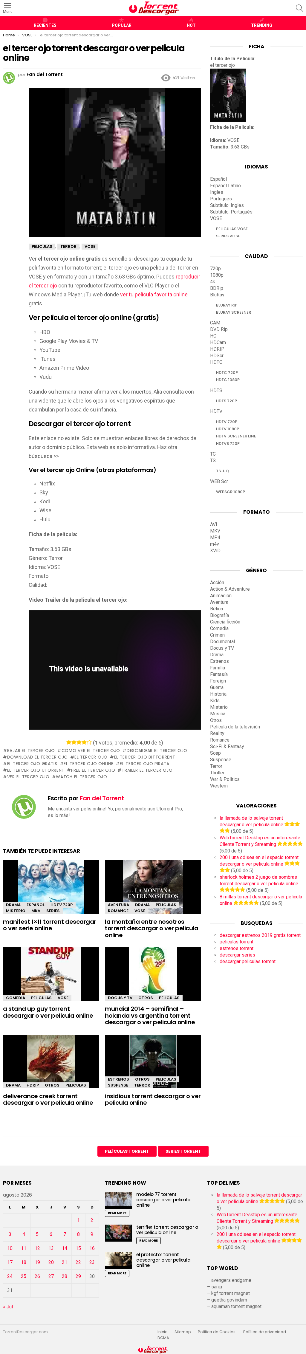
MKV (35, 911)
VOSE (139, 911)
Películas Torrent (127, 1151)
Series (53, 911)
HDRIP (33, 1085)
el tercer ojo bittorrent (144, 757)
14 (64, 1248)
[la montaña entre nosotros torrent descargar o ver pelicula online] (153, 892)
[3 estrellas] (79, 742)
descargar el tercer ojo (157, 750)
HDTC (216, 362)
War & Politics (225, 779)
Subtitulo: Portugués (231, 212)
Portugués (221, 199)
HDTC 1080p (228, 380)
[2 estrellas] (73, 742)
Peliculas (166, 905)
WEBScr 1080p (230, 492)
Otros (145, 998)
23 (92, 1262)
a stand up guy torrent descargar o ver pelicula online (48, 1012)
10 (10, 1248)
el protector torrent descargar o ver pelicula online (163, 1259)
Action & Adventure (230, 589)
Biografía (219, 615)
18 (23, 1262)
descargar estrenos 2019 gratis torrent (260, 935)
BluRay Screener (233, 312)
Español (36, 905)
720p (215, 268)
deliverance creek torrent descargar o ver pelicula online (48, 1099)
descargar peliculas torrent (248, 961)
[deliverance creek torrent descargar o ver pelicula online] (51, 1067)
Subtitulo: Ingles (227, 205)
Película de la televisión (235, 727)
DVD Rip (219, 329)
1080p (217, 275)
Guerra (217, 687)
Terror (142, 1085)
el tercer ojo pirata (144, 764)
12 (37, 1248)
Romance (118, 911)
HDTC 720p (227, 372)
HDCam (218, 342)
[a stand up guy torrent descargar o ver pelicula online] (51, 979)
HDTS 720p (226, 401)
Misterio (15, 911)
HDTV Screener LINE (236, 436)
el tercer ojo (91, 757)
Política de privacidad (264, 1332)
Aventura (118, 905)
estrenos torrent (236, 948)
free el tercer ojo (93, 770)
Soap (215, 753)
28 (64, 1276)
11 (23, 1248)
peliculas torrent (236, 942)
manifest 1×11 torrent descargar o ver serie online (49, 925)
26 (37, 1276)
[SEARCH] (299, 8)
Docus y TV (120, 998)
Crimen (217, 635)
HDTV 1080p (227, 429)
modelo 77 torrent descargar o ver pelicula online (163, 1199)
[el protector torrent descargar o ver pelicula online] (118, 1260)
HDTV (216, 411)
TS (213, 460)
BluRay (217, 295)
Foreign (218, 681)
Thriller (217, 773)
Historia (218, 694)
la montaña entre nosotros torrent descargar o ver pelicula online (151, 928)
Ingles (216, 192)
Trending (261, 25)
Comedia (15, 998)
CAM (215, 323)
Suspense (118, 1085)
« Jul (8, 1307)
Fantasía (219, 674)
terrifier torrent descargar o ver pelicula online (167, 1230)
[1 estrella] (68, 742)
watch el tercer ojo (81, 777)
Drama (13, 905)
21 (64, 1262)
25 (23, 1276)
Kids (215, 700)
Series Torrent (183, 1151)
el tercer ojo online (88, 764)
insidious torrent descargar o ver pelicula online (153, 1099)
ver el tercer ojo (28, 777)
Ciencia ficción (225, 622)
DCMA (163, 1338)
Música (217, 714)
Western (219, 786)
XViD (215, 550)
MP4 (215, 537)
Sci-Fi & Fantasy (227, 746)
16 (92, 1248)
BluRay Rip (226, 305)
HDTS (216, 390)
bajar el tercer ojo (31, 750)
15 (78, 1248)
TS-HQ (222, 471)
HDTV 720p (62, 905)
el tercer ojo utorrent (36, 770)
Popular (121, 25)
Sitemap (183, 1332)
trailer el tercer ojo (147, 770)
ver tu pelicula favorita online (154, 294)
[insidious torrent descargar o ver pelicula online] (153, 1067)
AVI (213, 524)
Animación (221, 595)
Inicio (162, 1332)
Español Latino (225, 185)
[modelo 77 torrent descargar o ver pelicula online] (118, 1200)
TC (213, 454)
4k (212, 281)
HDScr (217, 355)
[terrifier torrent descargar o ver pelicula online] (118, 1233)
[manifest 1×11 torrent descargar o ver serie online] (51, 892)
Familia (217, 668)
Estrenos (118, 1079)
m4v (214, 544)
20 (51, 1262)
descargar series (237, 955)
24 (10, 1276)
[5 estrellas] (89, 742)
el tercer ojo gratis (32, 764)
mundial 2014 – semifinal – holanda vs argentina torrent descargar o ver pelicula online (150, 1015)
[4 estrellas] (84, 742)
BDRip (216, 288)
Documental (222, 641)
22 (78, 1262)
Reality (217, 733)
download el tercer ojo (37, 757)
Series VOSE (228, 236)
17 (10, 1262)
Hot (191, 25)
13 (51, 1248)
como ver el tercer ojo (91, 750)
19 (37, 1262)
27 (51, 1276)
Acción (217, 582)
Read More (117, 1213)
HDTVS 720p (228, 443)
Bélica (216, 609)
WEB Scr (219, 481)
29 (78, 1276)
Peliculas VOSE (232, 229)
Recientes (45, 25)
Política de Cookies (217, 1332)
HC (213, 336)
